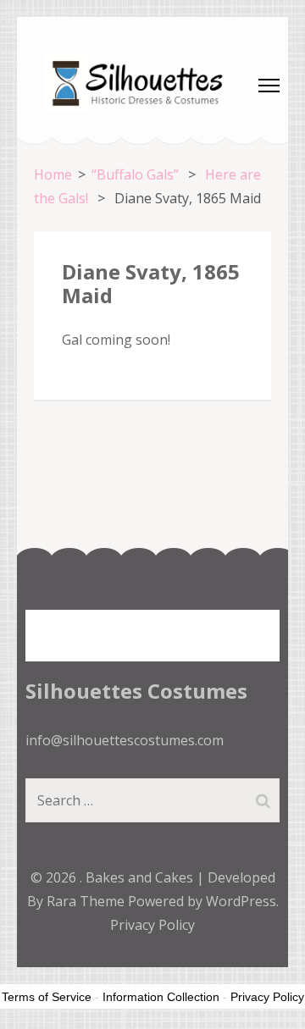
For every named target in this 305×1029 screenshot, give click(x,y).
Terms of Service (47, 997)
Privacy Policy (152, 925)
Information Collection (161, 997)
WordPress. (242, 901)
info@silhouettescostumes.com (124, 740)
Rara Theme (87, 901)
